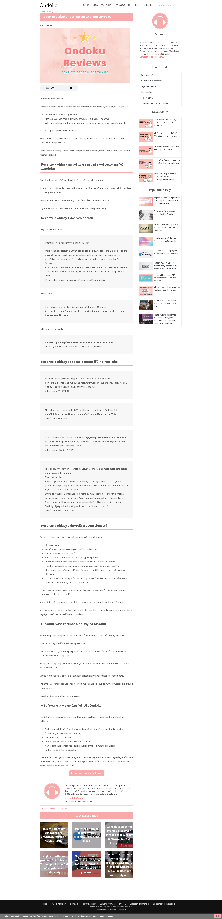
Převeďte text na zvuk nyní (86, 773)
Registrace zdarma (166, 5)
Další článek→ (63, 808)
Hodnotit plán (146, 92)
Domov (86, 5)
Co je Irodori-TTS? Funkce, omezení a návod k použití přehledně (165, 122)
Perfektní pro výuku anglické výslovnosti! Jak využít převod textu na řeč (166, 303)
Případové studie (123, 5)
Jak (56, 11)
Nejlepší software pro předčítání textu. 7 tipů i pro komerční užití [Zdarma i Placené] (167, 200)
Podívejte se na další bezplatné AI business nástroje (110, 906)
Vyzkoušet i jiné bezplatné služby (154, 103)
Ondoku (43, 11)
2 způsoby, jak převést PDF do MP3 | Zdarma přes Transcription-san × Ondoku (166, 177)
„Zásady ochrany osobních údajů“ (99, 916)
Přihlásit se (147, 5)
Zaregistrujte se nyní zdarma (152, 57)
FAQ (137, 5)
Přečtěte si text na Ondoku (152, 81)
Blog (51, 11)
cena (95, 5)
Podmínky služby (89, 904)
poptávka (74, 904)
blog (45, 904)
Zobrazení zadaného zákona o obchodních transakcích (152, 904)
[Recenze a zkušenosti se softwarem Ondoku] (146, 123)
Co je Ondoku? (147, 75)
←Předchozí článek (48, 808)
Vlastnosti (106, 5)
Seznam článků (147, 98)
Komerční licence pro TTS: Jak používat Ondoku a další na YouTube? (166, 278)
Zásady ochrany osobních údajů (113, 904)
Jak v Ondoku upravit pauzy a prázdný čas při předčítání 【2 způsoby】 (166, 227)
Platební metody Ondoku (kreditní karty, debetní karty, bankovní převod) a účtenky (165, 266)
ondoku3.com (76, 798)
